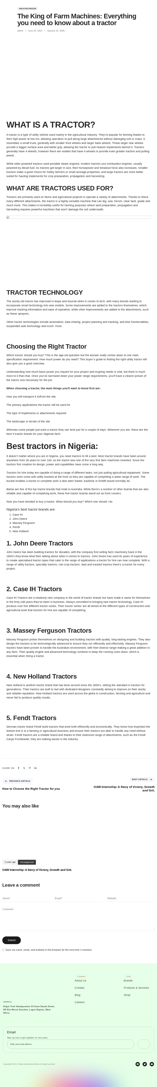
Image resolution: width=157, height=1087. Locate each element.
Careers (80, 1002)
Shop (127, 995)
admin (20, 30)
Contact (79, 987)
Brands (128, 980)
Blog (77, 995)
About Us (80, 980)
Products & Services (136, 987)
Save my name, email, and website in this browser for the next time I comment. (49, 950)
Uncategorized (27, 9)
